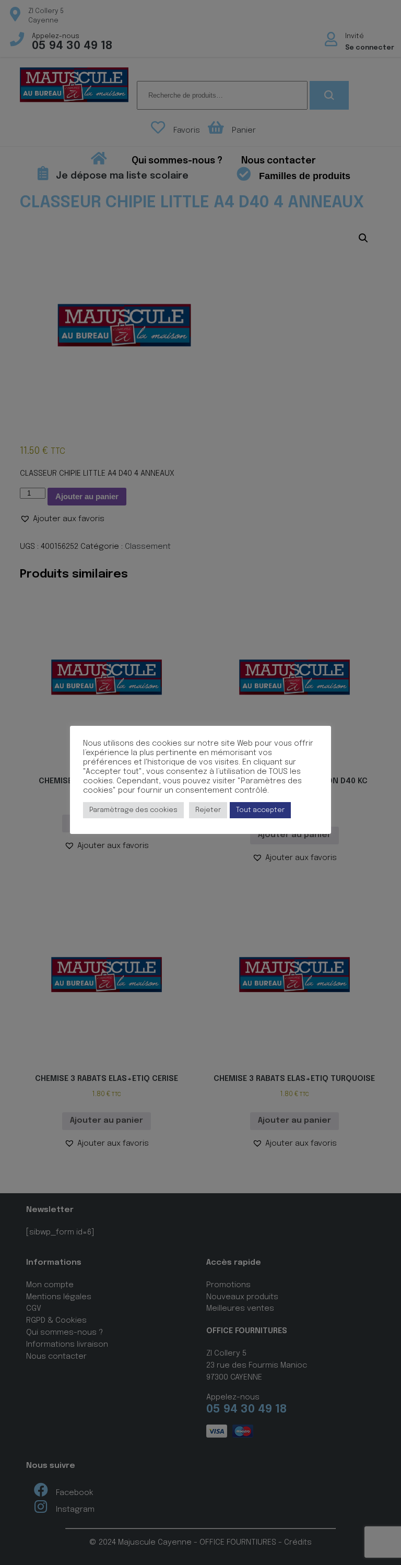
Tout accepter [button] (260, 810)
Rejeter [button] (208, 810)
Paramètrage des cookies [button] (133, 810)
